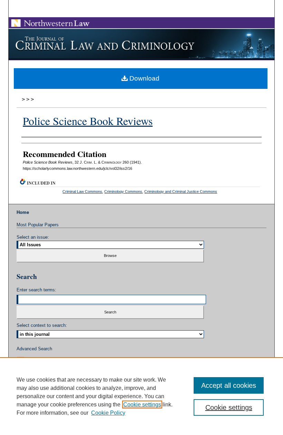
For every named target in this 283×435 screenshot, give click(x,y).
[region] (141, 396)
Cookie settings (142, 404)
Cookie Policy (108, 413)
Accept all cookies (228, 385)
